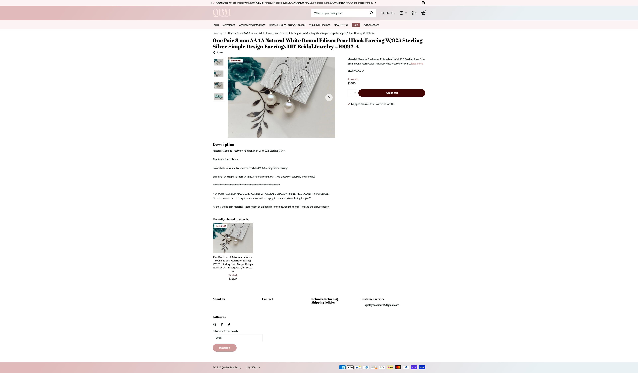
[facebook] (229, 324)
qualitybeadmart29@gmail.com (382, 305)
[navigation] (219, 62)
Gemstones (229, 24)
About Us (219, 299)
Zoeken (371, 13)
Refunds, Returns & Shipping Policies (325, 300)
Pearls (216, 24)
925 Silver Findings (319, 24)
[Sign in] (414, 13)
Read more (417, 63)
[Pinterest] (222, 324)
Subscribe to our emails (225, 331)
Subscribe (224, 347)
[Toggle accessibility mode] (423, 3)
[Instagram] (214, 324)
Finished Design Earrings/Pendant (287, 24)
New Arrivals (341, 24)
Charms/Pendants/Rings (252, 24)
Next (375, 3)
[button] (211, 3)
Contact (267, 299)
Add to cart (392, 92)
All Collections (371, 24)
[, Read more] (403, 13)
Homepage (218, 33)
